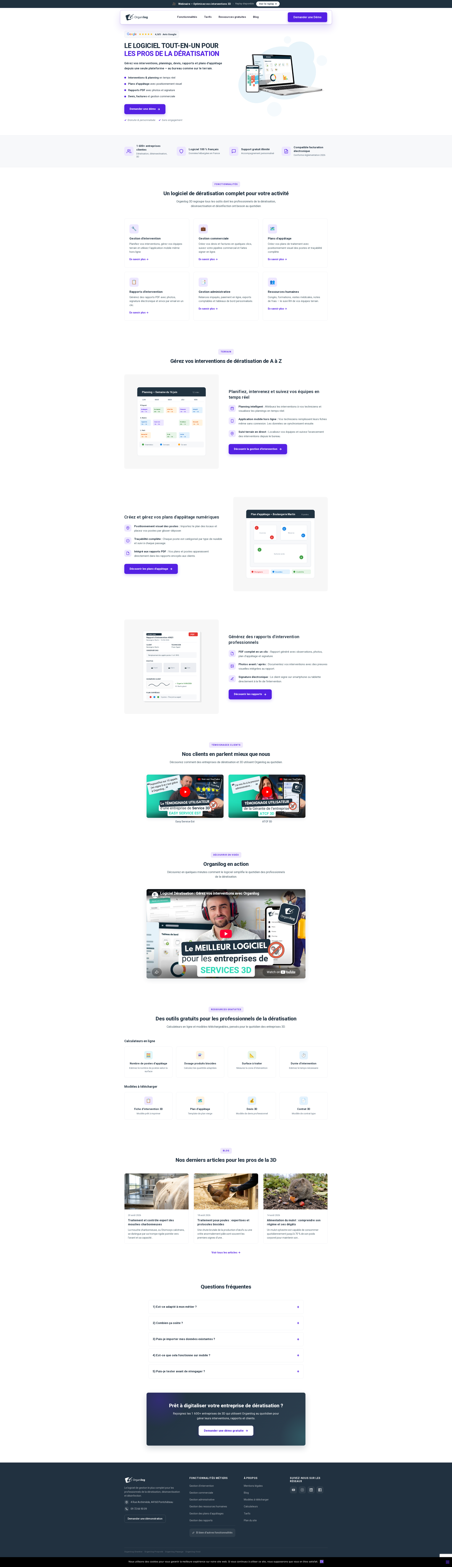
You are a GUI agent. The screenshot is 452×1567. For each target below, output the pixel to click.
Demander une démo (145, 109)
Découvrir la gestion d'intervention (258, 449)
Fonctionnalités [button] (187, 17)
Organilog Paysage (174, 1552)
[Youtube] (293, 1489)
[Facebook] (319, 1489)
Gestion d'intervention (201, 1485)
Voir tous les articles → (226, 1252)
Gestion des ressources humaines (208, 1506)
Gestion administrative (202, 1499)
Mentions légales (253, 1485)
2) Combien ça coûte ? (168, 1323)
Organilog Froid (192, 1552)
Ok (321, 1561)
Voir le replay (266, 3)
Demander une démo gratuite (226, 1430)
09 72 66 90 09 (139, 1508)
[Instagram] (302, 1489)
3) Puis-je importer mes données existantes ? (184, 1339)
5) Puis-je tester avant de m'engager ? (179, 1371)
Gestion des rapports (201, 1520)
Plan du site (250, 1520)
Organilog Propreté (153, 1552)
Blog (256, 17)
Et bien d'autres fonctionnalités (214, 1532)
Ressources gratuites (232, 17)
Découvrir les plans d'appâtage (151, 569)
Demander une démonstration (145, 1518)
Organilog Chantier (133, 1552)
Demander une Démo (307, 17)
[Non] (447, 1562)
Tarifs (208, 17)
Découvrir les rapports (250, 694)
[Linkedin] (311, 1489)
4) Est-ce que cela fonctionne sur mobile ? (181, 1355)
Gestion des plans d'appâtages (206, 1513)
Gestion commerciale (201, 1492)
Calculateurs (251, 1506)
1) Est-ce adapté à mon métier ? (175, 1306)
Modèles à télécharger (256, 1499)
